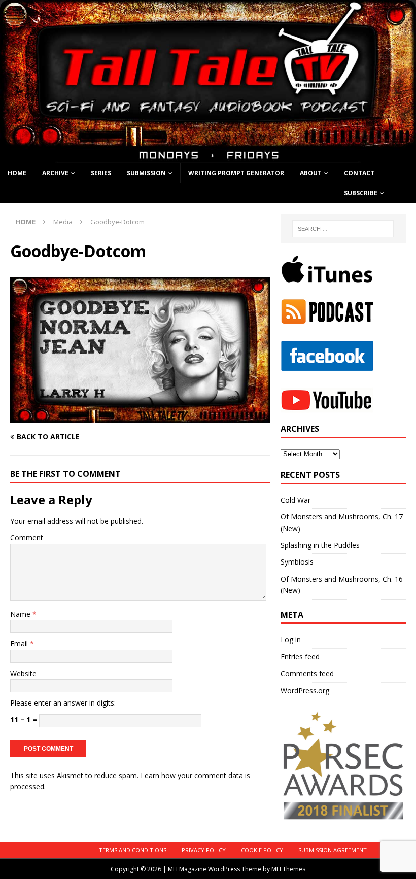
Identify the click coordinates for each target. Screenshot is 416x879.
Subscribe (360, 193)
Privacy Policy (204, 850)
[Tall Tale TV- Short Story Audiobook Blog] (208, 157)
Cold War (295, 500)
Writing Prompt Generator (236, 173)
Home (17, 173)
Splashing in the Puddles (320, 545)
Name (21, 614)
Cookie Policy (262, 850)
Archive (55, 173)
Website (23, 673)
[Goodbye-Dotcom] (140, 417)
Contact (359, 173)
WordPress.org (305, 690)
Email (20, 643)
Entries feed (300, 656)
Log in (291, 639)
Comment (26, 537)
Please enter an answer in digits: (63, 703)
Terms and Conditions (132, 850)
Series (101, 173)
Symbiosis (297, 562)
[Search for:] (343, 228)
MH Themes (288, 869)
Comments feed (307, 673)
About (311, 173)
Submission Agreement (332, 850)
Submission (146, 173)
